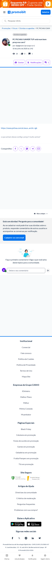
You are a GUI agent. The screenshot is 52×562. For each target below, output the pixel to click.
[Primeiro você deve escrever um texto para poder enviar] (48, 270)
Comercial (26, 347)
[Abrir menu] (4, 12)
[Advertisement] (26, 95)
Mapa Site (26, 376)
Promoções (6, 28)
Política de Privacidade (26, 365)
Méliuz (26, 403)
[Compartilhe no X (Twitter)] (21, 148)
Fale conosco (26, 353)
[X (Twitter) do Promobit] (19, 538)
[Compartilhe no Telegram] (32, 148)
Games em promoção (26, 446)
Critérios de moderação (26, 498)
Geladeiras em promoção (26, 452)
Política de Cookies (26, 359)
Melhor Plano (26, 397)
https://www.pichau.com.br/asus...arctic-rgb (19, 128)
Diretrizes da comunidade (26, 492)
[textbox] (26, 270)
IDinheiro (26, 391)
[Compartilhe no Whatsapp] (27, 148)
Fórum (15, 28)
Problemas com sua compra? (26, 510)
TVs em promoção (26, 464)
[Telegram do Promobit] (39, 538)
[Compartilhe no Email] (38, 148)
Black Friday (26, 429)
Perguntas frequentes (26, 504)
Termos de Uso (26, 371)
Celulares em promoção (26, 435)
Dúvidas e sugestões (26, 28)
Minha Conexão (26, 408)
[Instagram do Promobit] (26, 538)
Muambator (26, 414)
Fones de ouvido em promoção (26, 441)
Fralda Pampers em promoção (26, 458)
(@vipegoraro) (25, 46)
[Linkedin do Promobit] (32, 538)
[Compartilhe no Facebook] (15, 148)
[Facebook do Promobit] (12, 538)
